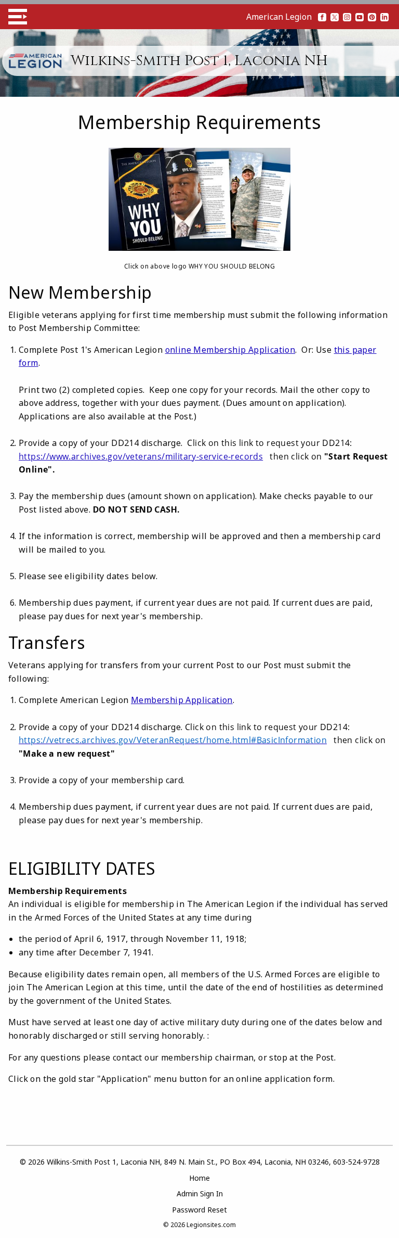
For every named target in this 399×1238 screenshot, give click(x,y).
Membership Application (182, 700)
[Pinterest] (372, 16)
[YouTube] (359, 16)
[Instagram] (347, 16)
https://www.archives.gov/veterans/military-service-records (141, 456)
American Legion (279, 16)
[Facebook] (322, 16)
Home (199, 1178)
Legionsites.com (211, 1224)
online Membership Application (230, 349)
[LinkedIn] (384, 16)
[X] (334, 16)
